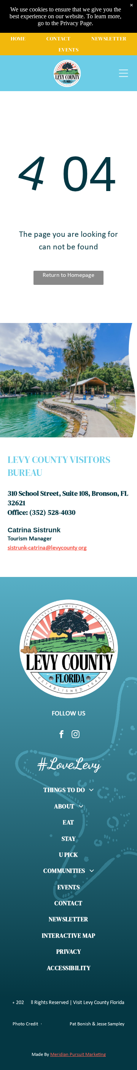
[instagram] (76, 735)
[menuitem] (18, 38)
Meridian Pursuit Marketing (78, 1054)
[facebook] (62, 735)
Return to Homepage (68, 275)
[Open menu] (123, 73)
